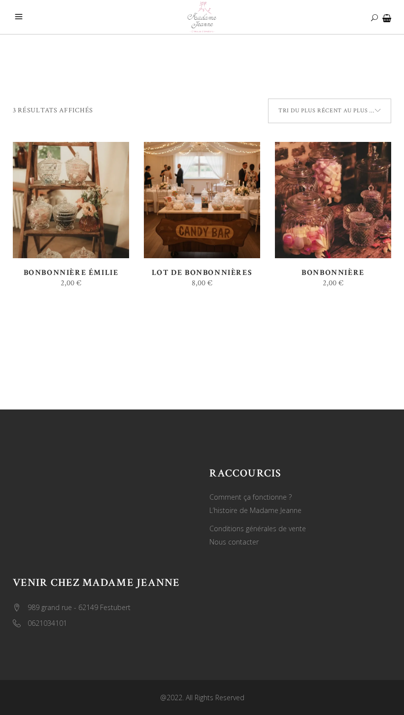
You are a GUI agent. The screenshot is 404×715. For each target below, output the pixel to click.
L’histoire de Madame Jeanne (255, 510)
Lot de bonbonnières (202, 273)
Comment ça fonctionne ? (250, 497)
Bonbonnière (333, 273)
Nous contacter (234, 541)
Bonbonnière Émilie (71, 273)
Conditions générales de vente (257, 528)
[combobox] (329, 111)
